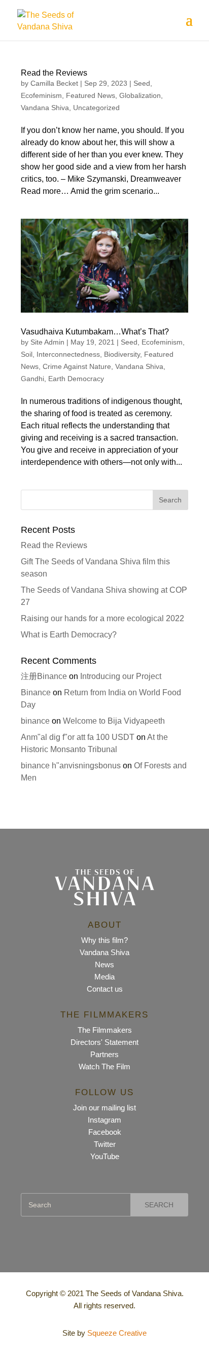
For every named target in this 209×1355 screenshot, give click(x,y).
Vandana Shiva (45, 108)
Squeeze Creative (117, 1333)
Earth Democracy (76, 379)
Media (104, 976)
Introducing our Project (120, 676)
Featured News (90, 95)
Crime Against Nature (77, 366)
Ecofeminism (41, 95)
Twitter (105, 1144)
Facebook (104, 1132)
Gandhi (32, 379)
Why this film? (104, 940)
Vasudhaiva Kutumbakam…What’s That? (95, 331)
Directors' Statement (104, 1042)
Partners (104, 1054)
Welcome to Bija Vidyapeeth (114, 721)
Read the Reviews (54, 73)
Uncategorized (96, 108)
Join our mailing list (104, 1107)
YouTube (104, 1156)
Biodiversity (122, 354)
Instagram (104, 1119)
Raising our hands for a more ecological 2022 (102, 618)
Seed (141, 83)
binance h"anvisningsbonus (71, 765)
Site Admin (47, 342)
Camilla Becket (54, 83)
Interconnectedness (68, 354)
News (104, 964)
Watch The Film (104, 1066)
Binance (36, 692)
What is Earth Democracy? (69, 634)
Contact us (105, 989)
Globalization (140, 95)
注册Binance (44, 676)
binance (35, 721)
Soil (26, 354)
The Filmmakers (105, 1030)
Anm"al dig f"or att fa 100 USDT (77, 737)
